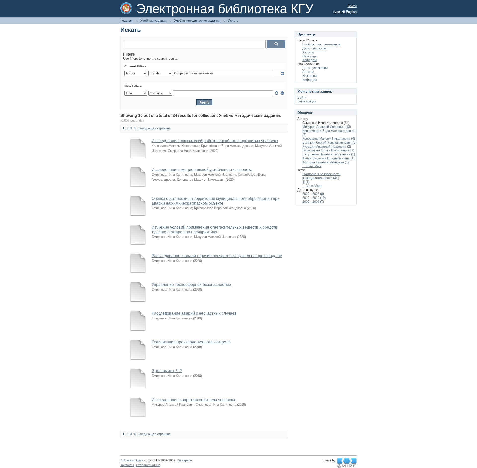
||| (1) (305, 182)
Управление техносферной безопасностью (191, 284)
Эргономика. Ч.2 (167, 371)
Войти (352, 6)
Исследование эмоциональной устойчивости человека (202, 169)
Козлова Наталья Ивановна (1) (325, 162)
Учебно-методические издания (197, 20)
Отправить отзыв (148, 465)
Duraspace (184, 460)
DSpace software (132, 460)
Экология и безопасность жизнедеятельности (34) (321, 176)
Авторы (308, 52)
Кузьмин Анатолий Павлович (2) (326, 146)
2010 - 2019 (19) (314, 198)
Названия (309, 56)
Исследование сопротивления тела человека (193, 400)
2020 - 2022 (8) (313, 194)
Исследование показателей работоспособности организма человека (215, 141)
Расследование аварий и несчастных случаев (194, 313)
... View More (311, 166)
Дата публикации (315, 48)
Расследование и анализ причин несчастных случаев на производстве (217, 256)
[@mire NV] (347, 463)
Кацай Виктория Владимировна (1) (328, 158)
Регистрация (306, 101)
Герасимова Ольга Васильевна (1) (328, 150)
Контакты (127, 465)
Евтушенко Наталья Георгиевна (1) (328, 154)
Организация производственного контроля (191, 342)
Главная (126, 20)
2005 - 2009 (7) (313, 201)
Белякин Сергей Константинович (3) (329, 142)
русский (339, 12)
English (351, 12)
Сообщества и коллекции (321, 44)
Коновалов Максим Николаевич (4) (328, 138)
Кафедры (309, 60)
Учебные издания (153, 20)
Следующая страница (154, 128)
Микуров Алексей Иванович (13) (326, 127)
